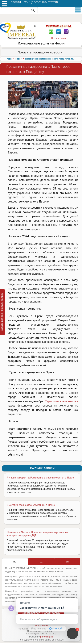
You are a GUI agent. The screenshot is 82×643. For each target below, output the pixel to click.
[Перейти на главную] (21, 32)
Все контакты (58, 38)
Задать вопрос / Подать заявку (41, 612)
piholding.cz (46, 636)
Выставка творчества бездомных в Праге (31, 504)
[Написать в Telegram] (58, 31)
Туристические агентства (61, 401)
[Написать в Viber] (66, 31)
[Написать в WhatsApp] (51, 31)
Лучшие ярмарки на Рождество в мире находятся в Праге (40, 477)
